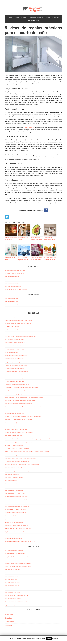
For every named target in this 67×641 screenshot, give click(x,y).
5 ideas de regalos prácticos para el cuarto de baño (16, 371)
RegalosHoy (8, 618)
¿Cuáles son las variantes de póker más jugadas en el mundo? (19, 323)
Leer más (55, 638)
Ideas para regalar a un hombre (12, 304)
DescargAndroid (9, 621)
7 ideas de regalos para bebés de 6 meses (14, 381)
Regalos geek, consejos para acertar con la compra (16, 531)
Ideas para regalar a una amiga (12, 276)
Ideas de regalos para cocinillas (23, 238)
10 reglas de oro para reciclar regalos (13, 362)
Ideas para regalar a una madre (12, 280)
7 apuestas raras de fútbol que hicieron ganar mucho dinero (18, 378)
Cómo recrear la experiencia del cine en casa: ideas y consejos (49, 239)
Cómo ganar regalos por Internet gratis (13, 426)
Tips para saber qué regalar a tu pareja (13, 538)
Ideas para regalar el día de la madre (13, 286)
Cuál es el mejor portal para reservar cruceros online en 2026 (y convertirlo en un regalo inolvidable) (27, 451)
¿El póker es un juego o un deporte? (13, 329)
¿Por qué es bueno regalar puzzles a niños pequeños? (17, 333)
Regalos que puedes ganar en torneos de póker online (17, 605)
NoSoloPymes (9, 614)
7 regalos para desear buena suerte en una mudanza (17, 384)
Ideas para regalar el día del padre (12, 308)
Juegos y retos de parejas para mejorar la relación (16, 499)
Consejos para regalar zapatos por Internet (14, 273)
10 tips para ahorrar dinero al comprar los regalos (16, 365)
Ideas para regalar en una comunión (13, 589)
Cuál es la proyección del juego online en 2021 (15, 455)
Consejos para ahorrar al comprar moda (14, 445)
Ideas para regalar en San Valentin (12, 582)
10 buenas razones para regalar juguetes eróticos (16, 342)
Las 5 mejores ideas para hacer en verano (14, 503)
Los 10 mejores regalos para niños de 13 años (36, 258)
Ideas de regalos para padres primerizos (14, 477)
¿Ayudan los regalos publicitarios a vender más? (16, 317)
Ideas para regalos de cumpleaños (12, 592)
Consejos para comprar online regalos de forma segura (17, 448)
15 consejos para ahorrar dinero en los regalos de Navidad (18, 563)
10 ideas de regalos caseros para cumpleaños (15, 553)
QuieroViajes (8, 625)
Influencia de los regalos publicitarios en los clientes (16, 496)
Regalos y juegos (33, 9)
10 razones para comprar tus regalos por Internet (50, 258)
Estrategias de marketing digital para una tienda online (17, 461)
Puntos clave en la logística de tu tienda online (23, 259)
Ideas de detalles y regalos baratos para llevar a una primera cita (19, 471)
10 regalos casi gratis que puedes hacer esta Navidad (17, 556)
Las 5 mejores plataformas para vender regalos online (17, 506)
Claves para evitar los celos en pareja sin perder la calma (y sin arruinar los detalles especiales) (26, 406)
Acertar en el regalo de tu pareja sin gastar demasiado (17, 394)
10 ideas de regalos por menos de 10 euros (14, 349)
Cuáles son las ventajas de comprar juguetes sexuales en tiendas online (21, 458)
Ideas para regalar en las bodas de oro (13, 573)
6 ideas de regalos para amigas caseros (14, 374)
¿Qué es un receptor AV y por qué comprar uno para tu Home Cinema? (20, 336)
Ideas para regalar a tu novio (11, 298)
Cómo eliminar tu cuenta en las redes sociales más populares (18, 419)
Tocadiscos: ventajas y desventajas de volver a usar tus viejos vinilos (20, 541)
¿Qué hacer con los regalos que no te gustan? (15, 339)
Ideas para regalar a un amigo (11, 301)
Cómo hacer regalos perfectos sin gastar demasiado (16, 429)
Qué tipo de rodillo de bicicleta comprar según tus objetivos (18, 528)
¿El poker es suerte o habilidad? (12, 326)
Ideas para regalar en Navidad (11, 576)
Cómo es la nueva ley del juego (12, 422)
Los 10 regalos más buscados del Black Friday (15, 512)
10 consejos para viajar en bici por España (14, 346)
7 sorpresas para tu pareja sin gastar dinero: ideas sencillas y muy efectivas (21, 387)
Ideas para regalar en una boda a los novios (15, 493)
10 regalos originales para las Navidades (11, 238)
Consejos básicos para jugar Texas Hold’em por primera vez (18, 442)
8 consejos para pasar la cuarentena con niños (15, 390)
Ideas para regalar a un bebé (11, 487)
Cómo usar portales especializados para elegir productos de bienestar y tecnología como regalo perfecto (28, 439)
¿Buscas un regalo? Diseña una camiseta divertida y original (18, 320)
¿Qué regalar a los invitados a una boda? (14, 550)
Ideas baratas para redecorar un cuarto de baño (15, 467)
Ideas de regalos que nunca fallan (12, 569)
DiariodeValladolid (28, 127)
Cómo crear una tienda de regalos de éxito (14, 413)
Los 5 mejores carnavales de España (13, 598)
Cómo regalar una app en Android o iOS (14, 435)
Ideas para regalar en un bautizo (12, 585)
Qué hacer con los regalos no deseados (14, 522)
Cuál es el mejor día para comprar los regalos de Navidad (18, 566)
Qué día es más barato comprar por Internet (14, 519)
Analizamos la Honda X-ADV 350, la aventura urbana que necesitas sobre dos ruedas (24, 397)
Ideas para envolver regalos (11, 480)
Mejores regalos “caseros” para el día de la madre (16, 289)
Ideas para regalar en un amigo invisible (14, 490)
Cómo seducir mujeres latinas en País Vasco (15, 270)
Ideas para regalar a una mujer (12, 283)
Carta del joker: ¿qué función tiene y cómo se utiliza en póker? (19, 403)
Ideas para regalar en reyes (11, 579)
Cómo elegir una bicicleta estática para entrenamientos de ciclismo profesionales (23, 416)
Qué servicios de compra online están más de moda (16, 525)
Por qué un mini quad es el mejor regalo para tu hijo (16, 601)
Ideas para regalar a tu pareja (11, 483)
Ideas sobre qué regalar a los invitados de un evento (16, 595)
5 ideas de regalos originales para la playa (36, 238)
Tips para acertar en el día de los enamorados (15, 535)
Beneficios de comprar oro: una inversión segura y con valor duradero (20, 400)
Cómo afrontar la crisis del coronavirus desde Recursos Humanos (19, 410)
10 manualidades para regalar (10, 258)
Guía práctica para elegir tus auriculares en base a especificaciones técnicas (22, 464)
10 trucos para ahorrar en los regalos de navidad (16, 560)
